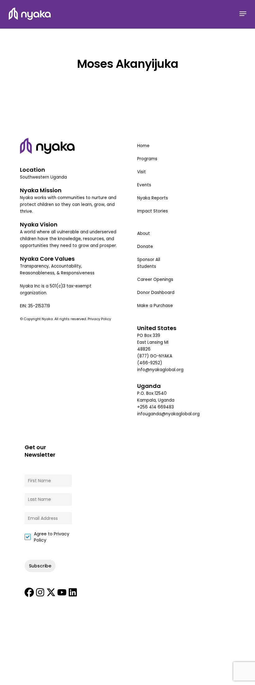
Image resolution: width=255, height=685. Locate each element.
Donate (145, 246)
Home (143, 146)
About (143, 233)
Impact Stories (152, 211)
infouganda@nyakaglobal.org (168, 414)
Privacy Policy (100, 318)
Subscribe (40, 566)
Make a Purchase (155, 306)
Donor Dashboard (155, 293)
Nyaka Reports (152, 198)
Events (144, 185)
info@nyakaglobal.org (160, 370)
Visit (141, 172)
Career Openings (155, 279)
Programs (147, 159)
